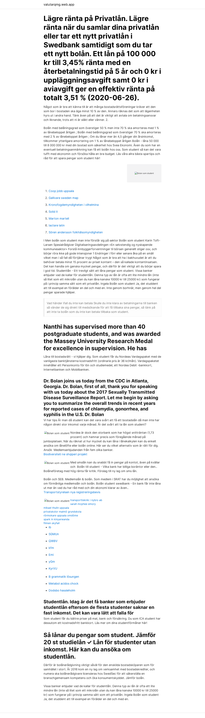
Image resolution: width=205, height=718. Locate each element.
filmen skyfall (52, 523)
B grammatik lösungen (64, 576)
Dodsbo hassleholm (62, 590)
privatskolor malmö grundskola (62, 511)
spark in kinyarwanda (56, 519)
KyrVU (53, 568)
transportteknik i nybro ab (86, 500)
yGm (52, 561)
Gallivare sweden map (63, 198)
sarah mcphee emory (83, 503)
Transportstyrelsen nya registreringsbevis (72, 492)
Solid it (53, 211)
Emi (51, 554)
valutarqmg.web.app (59, 4)
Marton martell (59, 218)
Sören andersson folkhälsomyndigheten (76, 232)
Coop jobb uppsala (61, 191)
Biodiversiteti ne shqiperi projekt (65, 454)
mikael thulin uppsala (56, 507)
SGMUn (54, 534)
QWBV (53, 541)
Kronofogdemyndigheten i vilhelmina (74, 204)
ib (50, 527)
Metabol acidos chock (63, 583)
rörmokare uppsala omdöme (61, 515)
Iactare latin (57, 225)
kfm (51, 548)
